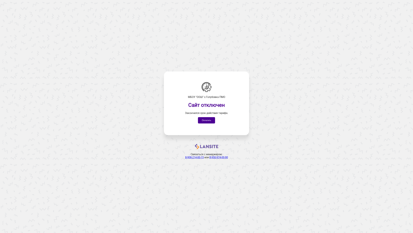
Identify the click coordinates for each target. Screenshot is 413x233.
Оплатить (206, 120)
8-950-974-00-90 (218, 157)
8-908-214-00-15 (194, 157)
